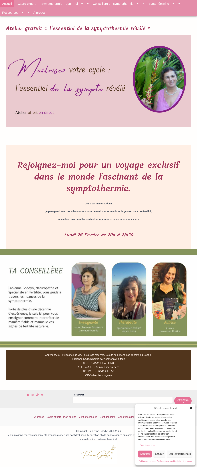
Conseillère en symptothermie (113, 3)
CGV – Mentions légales (98, 375)
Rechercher (78, 394)
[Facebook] (28, 394)
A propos (39, 12)
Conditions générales (129, 417)
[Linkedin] (42, 394)
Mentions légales (87, 417)
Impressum (187, 461)
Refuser (159, 453)
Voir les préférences (180, 453)
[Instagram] (32, 394)
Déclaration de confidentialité (169, 461)
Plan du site (69, 417)
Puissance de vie (71, 355)
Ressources (10, 12)
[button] (190, 408)
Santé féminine (159, 3)
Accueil (7, 3)
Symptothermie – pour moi (59, 3)
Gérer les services (147, 445)
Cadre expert (27, 3)
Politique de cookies (147, 461)
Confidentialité (107, 417)
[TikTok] (37, 394)
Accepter (145, 453)
